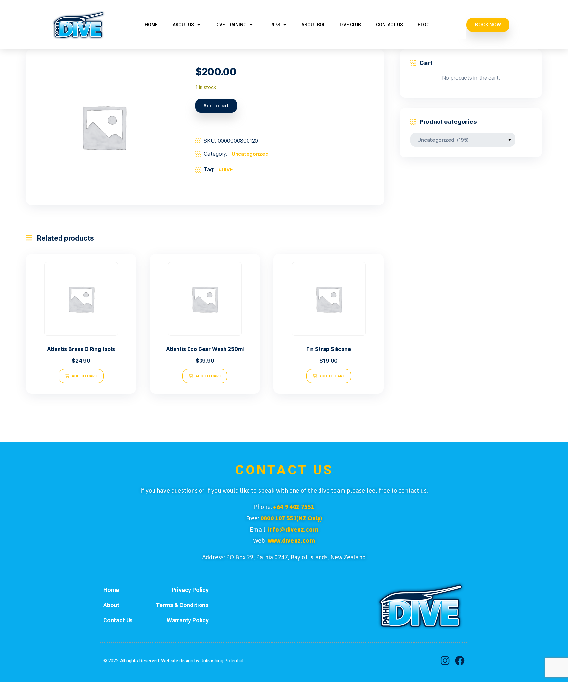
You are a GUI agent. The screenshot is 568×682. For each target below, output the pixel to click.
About (111, 605)
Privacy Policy (190, 589)
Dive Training (231, 24)
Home (151, 24)
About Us (183, 24)
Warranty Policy (188, 620)
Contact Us (389, 24)
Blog (423, 24)
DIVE (227, 169)
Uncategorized (250, 154)
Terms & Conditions (182, 605)
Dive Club (350, 24)
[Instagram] (445, 661)
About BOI (312, 24)
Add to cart (216, 105)
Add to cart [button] (85, 376)
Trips (274, 24)
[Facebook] (460, 661)
